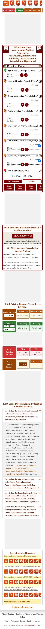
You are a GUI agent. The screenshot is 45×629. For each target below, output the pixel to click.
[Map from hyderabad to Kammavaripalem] (21, 561)
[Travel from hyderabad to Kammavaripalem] (11, 561)
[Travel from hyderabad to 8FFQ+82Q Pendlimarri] (11, 582)
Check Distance (9, 187)
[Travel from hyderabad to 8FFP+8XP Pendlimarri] (11, 571)
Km (31, 176)
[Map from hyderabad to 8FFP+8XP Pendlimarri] (21, 571)
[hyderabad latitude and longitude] (26, 561)
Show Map (31, 187)
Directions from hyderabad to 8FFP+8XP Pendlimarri (22, 566)
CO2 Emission (9, 10)
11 (39, 49)
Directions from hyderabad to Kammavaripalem (20, 556)
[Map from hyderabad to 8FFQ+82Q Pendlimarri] (21, 582)
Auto (19, 176)
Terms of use (30, 614)
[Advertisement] (23, 29)
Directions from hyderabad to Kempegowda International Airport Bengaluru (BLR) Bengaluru (21, 589)
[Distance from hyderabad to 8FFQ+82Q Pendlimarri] (6, 582)
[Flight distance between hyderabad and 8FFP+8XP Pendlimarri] (31, 571)
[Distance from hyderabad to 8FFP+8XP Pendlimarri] (6, 571)
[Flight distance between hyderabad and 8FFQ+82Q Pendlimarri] (31, 582)
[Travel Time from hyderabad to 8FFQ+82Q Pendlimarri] (16, 582)
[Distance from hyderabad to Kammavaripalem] (6, 561)
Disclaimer (20, 614)
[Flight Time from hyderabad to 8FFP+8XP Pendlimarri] (36, 571)
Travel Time (20, 187)
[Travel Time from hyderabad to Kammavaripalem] (16, 561)
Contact (11, 614)
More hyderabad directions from (17, 601)
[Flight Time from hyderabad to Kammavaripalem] (36, 561)
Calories (19, 10)
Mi (25, 176)
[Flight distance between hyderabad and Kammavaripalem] (31, 561)
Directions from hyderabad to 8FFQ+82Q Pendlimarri (22, 577)
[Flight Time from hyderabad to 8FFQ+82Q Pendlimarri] (36, 582)
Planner (28, 10)
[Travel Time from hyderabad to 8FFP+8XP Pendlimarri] (16, 571)
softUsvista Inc (30, 626)
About (4, 614)
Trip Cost (36, 10)
